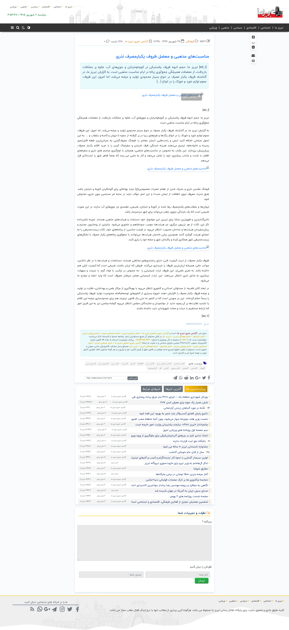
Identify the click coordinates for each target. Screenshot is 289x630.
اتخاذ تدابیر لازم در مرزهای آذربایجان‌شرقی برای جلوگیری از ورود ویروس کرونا (165, 435)
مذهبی (23, 6)
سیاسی (34, 6)
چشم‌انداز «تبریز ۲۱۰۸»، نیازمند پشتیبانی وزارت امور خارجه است (171, 424)
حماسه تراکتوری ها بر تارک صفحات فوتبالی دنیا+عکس (177, 479)
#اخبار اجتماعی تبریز (164, 363)
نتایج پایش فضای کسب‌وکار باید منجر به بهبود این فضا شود (173, 413)
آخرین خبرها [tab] (173, 388)
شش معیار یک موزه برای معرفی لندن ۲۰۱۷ (184, 402)
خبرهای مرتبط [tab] (151, 388)
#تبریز (132, 363)
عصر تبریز (114, 462)
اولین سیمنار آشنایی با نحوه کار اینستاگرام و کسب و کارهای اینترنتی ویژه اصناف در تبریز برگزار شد (151, 457)
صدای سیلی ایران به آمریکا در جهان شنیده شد (181, 490)
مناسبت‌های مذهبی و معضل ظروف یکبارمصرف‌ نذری (162, 56)
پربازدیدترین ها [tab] (196, 388)
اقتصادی (46, 6)
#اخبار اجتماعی (179, 363)
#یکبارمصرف (152, 368)
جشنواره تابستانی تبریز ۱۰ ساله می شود (185, 446)
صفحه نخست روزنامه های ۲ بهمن (189, 496)
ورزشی (13, 6)
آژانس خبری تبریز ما (136, 41)
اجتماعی (57, 6)
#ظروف (202, 368)
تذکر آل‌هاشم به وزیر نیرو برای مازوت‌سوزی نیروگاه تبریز (176, 463)
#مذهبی (194, 368)
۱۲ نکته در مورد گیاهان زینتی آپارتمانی (187, 408)
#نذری (166, 368)
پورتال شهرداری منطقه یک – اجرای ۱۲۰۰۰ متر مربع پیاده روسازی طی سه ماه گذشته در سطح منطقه (152, 397)
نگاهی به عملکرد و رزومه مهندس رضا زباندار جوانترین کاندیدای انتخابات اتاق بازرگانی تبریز (156, 485)
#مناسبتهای (175, 368)
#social (140, 363)
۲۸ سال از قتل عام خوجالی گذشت (189, 452)
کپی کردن (132, 378)
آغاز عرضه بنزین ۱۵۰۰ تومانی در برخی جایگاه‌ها (182, 474)
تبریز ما (68, 6)
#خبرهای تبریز (104, 363)
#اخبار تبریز (150, 363)
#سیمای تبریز (91, 363)
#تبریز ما (124, 363)
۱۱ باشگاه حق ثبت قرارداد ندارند (191, 441)
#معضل (185, 368)
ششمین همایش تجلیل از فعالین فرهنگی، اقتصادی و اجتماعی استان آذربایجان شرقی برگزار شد (154, 501)
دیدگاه (207, 522)
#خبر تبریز (115, 363)
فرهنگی (190, 41)
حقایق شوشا (201, 468)
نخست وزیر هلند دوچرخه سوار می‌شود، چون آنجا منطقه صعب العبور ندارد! (166, 419)
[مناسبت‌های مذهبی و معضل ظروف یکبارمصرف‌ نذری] (178, 168)
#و (160, 368)
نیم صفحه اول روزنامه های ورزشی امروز (185, 430)
